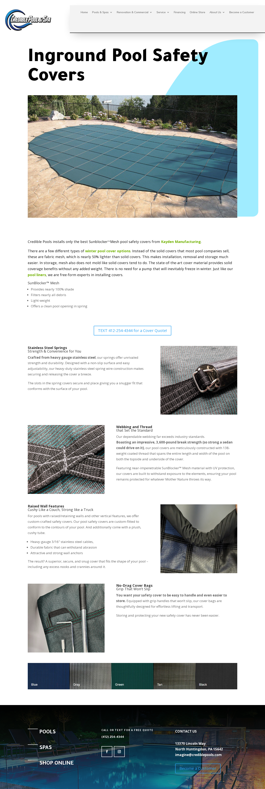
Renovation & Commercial (132, 12)
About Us (215, 12)
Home (84, 12)
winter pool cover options (107, 251)
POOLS (47, 732)
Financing (179, 12)
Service (161, 12)
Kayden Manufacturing (181, 241)
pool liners (37, 274)
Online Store (197, 12)
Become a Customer (241, 12)
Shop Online (56, 764)
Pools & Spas (100, 12)
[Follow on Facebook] (106, 751)
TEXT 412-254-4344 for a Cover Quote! (132, 330)
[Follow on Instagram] (119, 751)
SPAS (45, 748)
